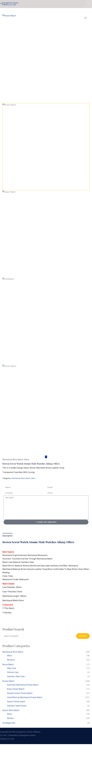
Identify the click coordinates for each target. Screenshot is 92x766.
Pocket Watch (8, 681)
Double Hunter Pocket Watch (19, 693)
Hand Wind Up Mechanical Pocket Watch (24, 697)
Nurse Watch (8, 664)
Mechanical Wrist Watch (12, 459)
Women (10, 718)
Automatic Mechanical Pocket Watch (22, 684)
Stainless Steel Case (16, 676)
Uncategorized (8, 722)
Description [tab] (7, 535)
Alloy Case (11, 668)
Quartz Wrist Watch (10, 710)
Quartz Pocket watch (16, 701)
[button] (85, 18)
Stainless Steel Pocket (16, 705)
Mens (26, 459)
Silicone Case (12, 672)
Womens (11, 659)
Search (83, 636)
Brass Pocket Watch (15, 689)
